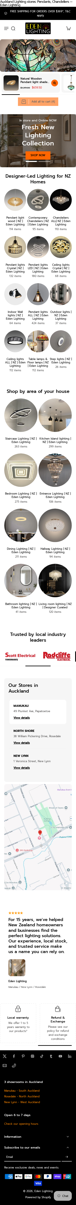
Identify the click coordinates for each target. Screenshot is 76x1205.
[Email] (4, 1065)
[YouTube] (60, 1056)
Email (9, 1157)
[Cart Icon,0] (67, 28)
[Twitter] (4, 1056)
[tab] (32, 161)
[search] (13, 28)
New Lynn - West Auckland (22, 1102)
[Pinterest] (23, 1056)
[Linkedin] (69, 1056)
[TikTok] (41, 1056)
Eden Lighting (43, 1191)
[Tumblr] (51, 1056)
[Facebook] (14, 1056)
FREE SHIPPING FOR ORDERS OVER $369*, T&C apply (40, 13)
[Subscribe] (67, 1157)
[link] (20, 656)
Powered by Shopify (38, 1197)
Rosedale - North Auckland (21, 1096)
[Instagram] (32, 1056)
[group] (31, 83)
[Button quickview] (54, 83)
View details (22, 718)
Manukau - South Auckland (21, 1091)
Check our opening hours (21, 1124)
